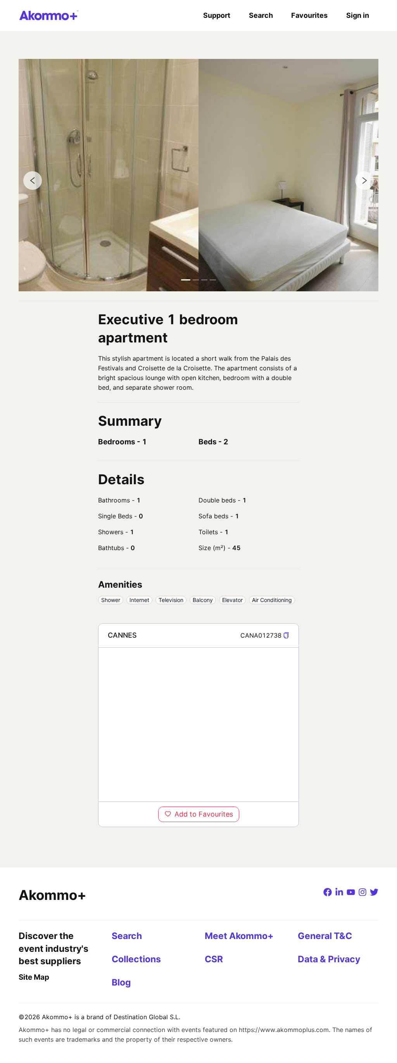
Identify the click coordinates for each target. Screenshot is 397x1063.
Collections (136, 959)
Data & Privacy (329, 959)
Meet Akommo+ (239, 936)
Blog (121, 982)
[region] (198, 724)
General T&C (325, 936)
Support (216, 15)
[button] (286, 635)
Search (261, 15)
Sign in (357, 15)
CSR (214, 959)
